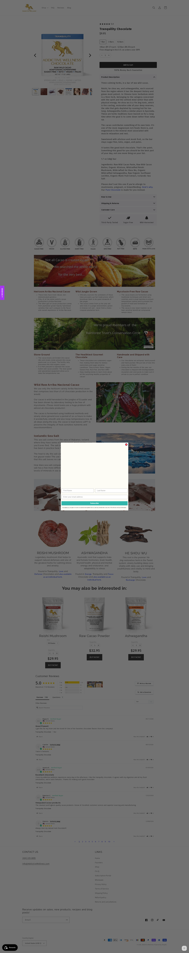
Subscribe (94, 503)
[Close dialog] (126, 444)
